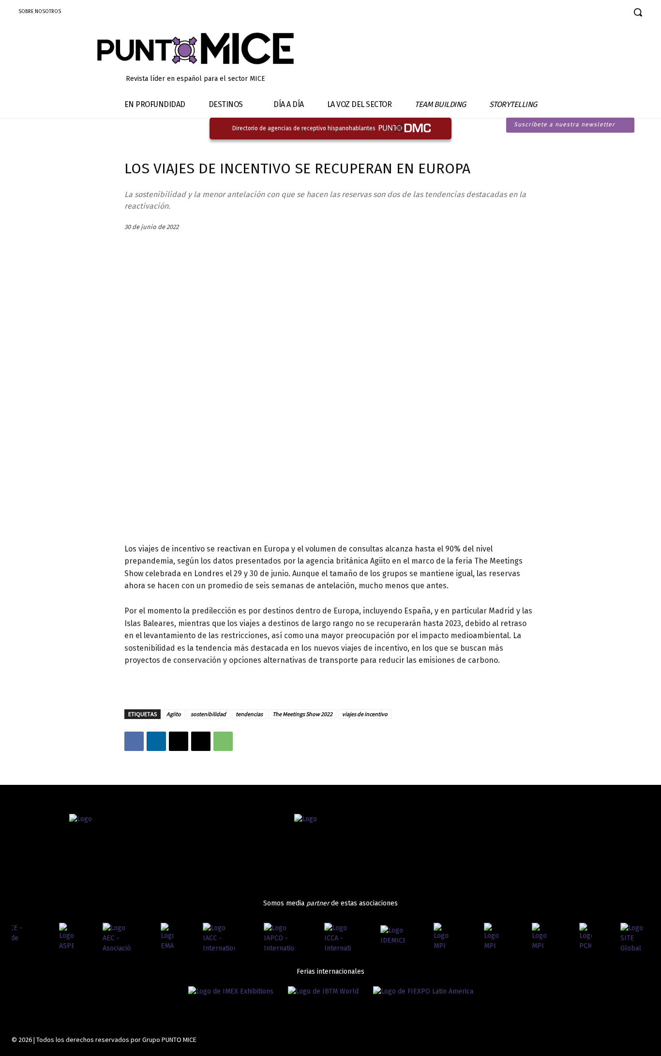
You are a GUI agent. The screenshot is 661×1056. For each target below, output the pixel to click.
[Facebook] (554, 13)
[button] (637, 12)
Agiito (173, 714)
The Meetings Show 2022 (302, 714)
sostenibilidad (208, 714)
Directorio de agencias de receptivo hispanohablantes (304, 128)
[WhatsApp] (223, 741)
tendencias (249, 714)
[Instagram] (571, 13)
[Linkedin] (588, 13)
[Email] (200, 741)
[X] (178, 741)
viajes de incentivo (365, 714)
